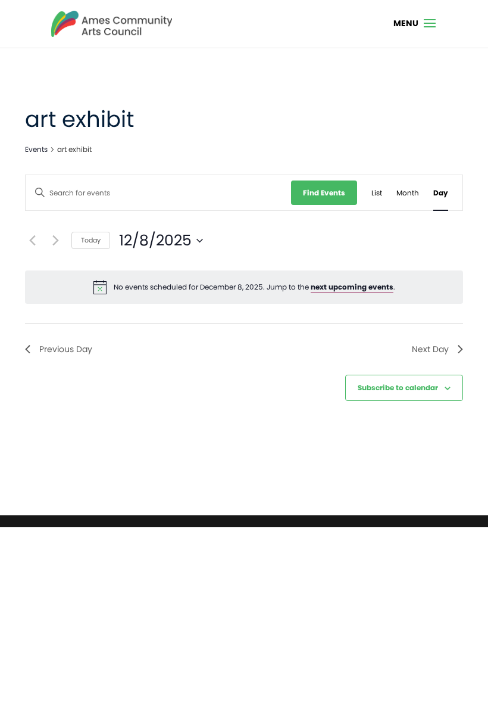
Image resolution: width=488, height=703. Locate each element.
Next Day (430, 349)
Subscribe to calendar (398, 387)
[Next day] (55, 241)
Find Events (324, 193)
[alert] (244, 287)
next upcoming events (352, 287)
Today (91, 240)
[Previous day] (32, 241)
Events (36, 149)
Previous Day (65, 349)
